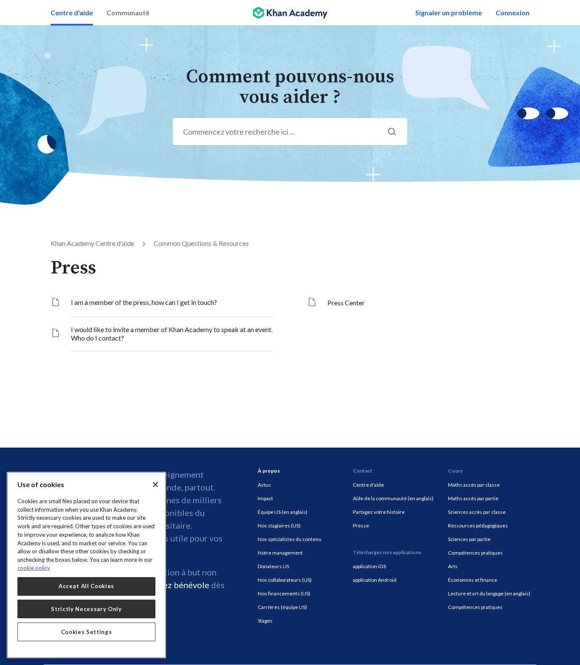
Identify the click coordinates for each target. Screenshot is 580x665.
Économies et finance (472, 580)
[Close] (155, 484)
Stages (265, 620)
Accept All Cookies (86, 586)
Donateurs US (273, 566)
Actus (264, 485)
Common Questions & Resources (201, 243)
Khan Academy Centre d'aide (92, 243)
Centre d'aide (72, 12)
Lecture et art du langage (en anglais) (489, 593)
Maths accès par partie (473, 498)
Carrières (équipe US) (282, 607)
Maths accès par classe (474, 485)
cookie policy (33, 567)
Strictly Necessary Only (86, 609)
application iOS (369, 566)
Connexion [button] (512, 12)
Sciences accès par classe (477, 512)
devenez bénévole (174, 585)
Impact (265, 498)
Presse (361, 525)
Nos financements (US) (284, 593)
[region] (86, 565)
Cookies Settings (86, 631)
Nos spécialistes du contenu (289, 539)
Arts (453, 566)
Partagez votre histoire (379, 512)
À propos (269, 471)
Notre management (280, 552)
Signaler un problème (448, 12)
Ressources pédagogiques (478, 525)
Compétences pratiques (475, 552)
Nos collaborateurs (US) (285, 580)
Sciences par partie (469, 539)
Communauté (128, 12)
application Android (375, 580)
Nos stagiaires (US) (279, 525)
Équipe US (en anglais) (282, 512)
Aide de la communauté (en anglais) (393, 498)
